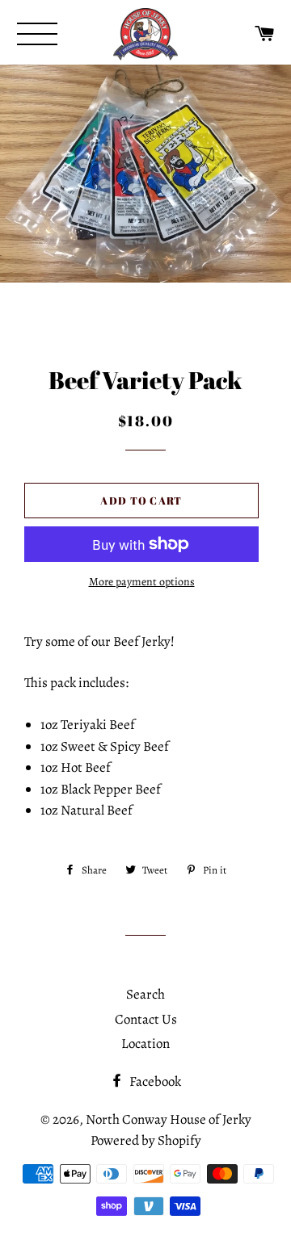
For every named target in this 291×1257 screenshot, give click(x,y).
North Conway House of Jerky (168, 1119)
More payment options (142, 581)
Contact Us (146, 1019)
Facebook (154, 1081)
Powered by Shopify (146, 1140)
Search (145, 994)
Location (145, 1043)
